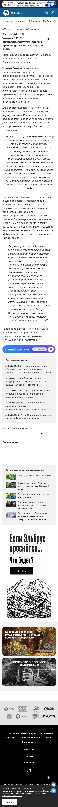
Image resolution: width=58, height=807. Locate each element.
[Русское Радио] (22, 709)
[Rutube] (35, 433)
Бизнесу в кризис (29, 733)
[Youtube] (29, 433)
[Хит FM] (35, 716)
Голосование (46, 733)
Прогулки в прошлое (31, 737)
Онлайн (53, 13)
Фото (8, 733)
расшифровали (11, 336)
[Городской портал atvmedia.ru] (22, 716)
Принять (9, 802)
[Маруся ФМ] (49, 716)
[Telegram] (11, 433)
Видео (15, 733)
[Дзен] (41, 433)
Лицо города (11, 737)
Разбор (47, 21)
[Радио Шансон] (49, 709)
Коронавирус (29, 742)
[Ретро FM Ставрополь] (35, 709)
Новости (7, 21)
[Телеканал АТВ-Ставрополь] (9, 709)
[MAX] (23, 433)
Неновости (20, 21)
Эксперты (48, 737)
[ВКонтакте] (5, 433)
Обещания (34, 21)
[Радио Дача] (9, 716)
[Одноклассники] (17, 433)
